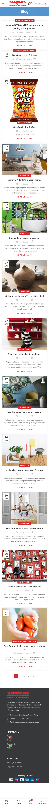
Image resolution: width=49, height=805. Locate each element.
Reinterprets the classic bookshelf (24, 354)
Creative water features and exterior (24, 412)
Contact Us (11, 744)
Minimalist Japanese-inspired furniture (24, 470)
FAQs (9, 747)
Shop (9, 739)
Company (18, 50)
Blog (18, 20)
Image (25, 50)
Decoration (24, 175)
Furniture (24, 291)
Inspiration (24, 233)
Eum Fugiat (17, 641)
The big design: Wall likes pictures (24, 586)
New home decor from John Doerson (24, 528)
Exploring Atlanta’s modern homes (25, 180)
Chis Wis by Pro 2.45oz (24, 127)
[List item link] (24, 718)
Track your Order (14, 763)
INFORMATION (13, 732)
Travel (31, 50)
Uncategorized (27, 20)
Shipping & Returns (14, 767)
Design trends (24, 349)
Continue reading (24, 46)
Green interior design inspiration (24, 238)
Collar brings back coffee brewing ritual (24, 296)
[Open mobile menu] (3, 3)
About (9, 736)
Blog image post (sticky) (24, 55)
